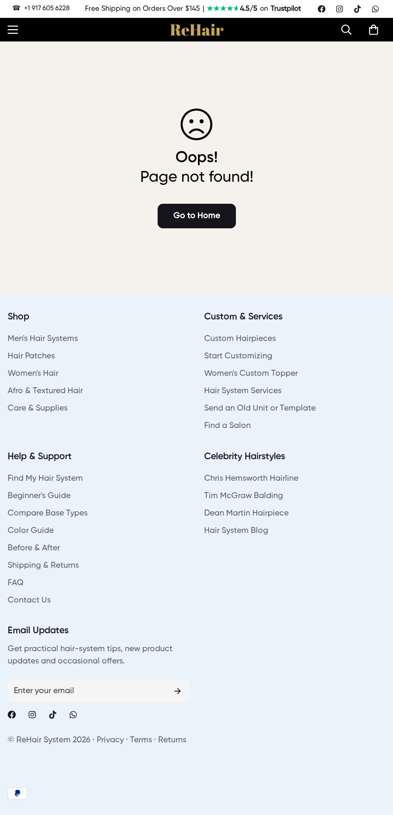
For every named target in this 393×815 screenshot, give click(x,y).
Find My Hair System (45, 479)
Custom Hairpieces (240, 339)
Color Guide (31, 531)
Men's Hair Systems (43, 339)
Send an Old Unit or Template (260, 408)
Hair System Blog (236, 531)
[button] (349, 29)
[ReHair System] (197, 29)
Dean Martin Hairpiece (246, 513)
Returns (172, 740)
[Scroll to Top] (373, 759)
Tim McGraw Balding (243, 496)
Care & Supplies (38, 408)
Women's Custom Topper (251, 374)
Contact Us (29, 600)
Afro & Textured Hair (45, 391)
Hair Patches (31, 356)
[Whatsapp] (375, 9)
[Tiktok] (357, 9)
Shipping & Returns (43, 566)
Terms (141, 740)
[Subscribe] (177, 691)
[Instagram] (339, 9)
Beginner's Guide (39, 496)
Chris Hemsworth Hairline (251, 479)
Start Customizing (238, 356)
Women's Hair (33, 374)
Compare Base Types (48, 513)
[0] (373, 29)
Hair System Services (242, 391)
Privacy (110, 740)
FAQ (16, 583)
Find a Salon (227, 426)
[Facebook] (321, 9)
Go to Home (196, 216)
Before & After (34, 548)
